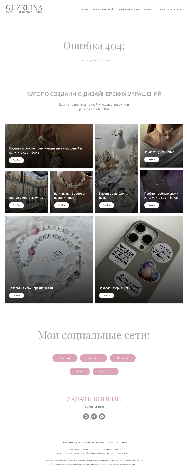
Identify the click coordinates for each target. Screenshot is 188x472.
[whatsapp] (102, 416)
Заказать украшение (159, 152)
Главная (84, 9)
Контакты (149, 9)
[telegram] (94, 416)
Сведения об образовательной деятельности (83, 443)
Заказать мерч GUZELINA (117, 288)
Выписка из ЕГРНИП (118, 443)
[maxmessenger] (86, 416)
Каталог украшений (103, 9)
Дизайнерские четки (129, 9)
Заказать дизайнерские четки (31, 288)
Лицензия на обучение (171, 9)
